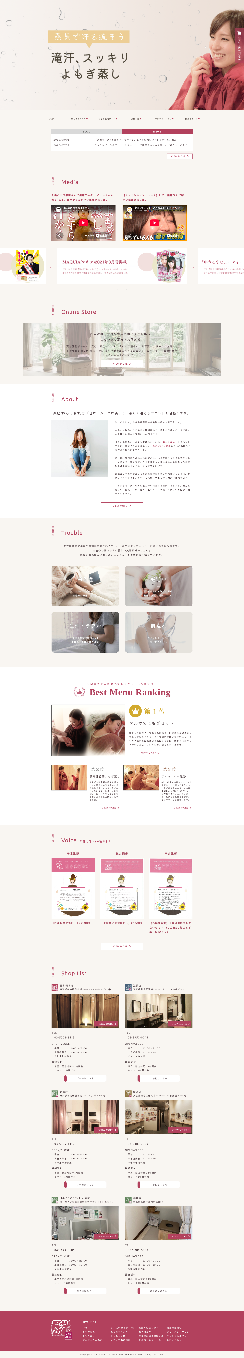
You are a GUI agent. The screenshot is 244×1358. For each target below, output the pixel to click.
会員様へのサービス (150, 1340)
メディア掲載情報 (121, 1340)
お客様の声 (145, 1331)
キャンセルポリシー (178, 1336)
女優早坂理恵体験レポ (151, 1336)
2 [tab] (122, 289)
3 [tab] (126, 289)
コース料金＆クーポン (123, 1327)
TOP (51, 118)
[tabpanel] (122, 266)
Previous (50, 266)
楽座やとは (88, 1331)
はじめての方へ (119, 1331)
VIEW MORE (178, 156)
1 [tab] (117, 289)
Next (192, 266)
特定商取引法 (174, 1327)
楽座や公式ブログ (149, 1327)
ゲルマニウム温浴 (92, 1340)
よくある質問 (118, 1336)
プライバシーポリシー (179, 1331)
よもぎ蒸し (88, 1336)
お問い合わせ (174, 1340)
